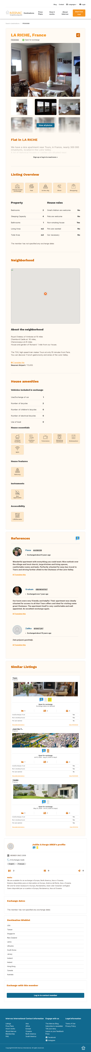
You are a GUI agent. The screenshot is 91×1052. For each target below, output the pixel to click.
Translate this (18, 362)
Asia (27, 1023)
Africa (28, 1026)
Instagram (51, 1040)
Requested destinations (18, 724)
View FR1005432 (73, 724)
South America (31, 1036)
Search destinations (13, 23)
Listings (8, 1023)
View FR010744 (74, 827)
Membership (10, 1034)
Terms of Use (70, 1023)
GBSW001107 (42, 589)
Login (83, 4)
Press (48, 1034)
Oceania (29, 1031)
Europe (28, 1029)
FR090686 (26, 23)
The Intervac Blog (52, 1023)
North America (31, 1034)
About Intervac (65, 13)
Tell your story (51, 1029)
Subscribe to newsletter (54, 1026)
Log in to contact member (45, 995)
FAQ (7, 1036)
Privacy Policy (70, 1026)
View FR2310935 (73, 776)
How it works (52, 13)
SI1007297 (38, 628)
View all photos (45, 125)
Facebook (52, 1037)
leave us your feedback (55, 1031)
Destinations (29, 13)
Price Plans (40, 13)
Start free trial (79, 13)
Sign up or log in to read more (44, 157)
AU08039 (37, 550)
